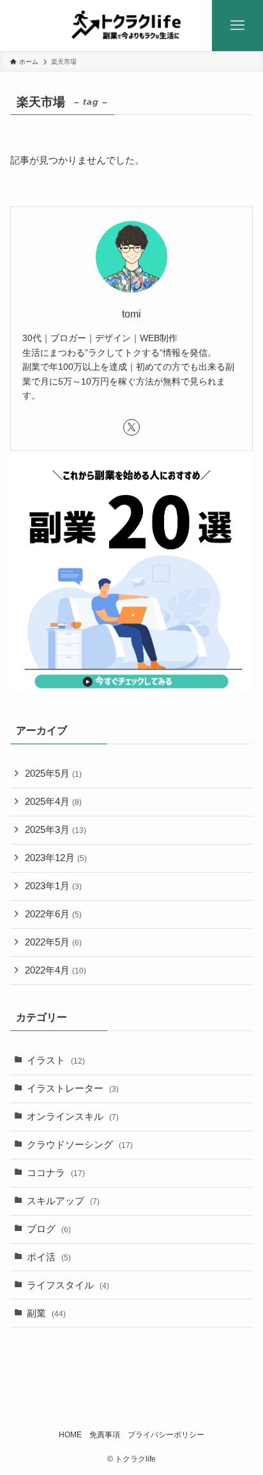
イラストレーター (73, 1088)
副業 (46, 1313)
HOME (70, 1434)
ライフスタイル (68, 1285)
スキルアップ (63, 1201)
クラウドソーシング (80, 1145)
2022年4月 (55, 970)
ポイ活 (49, 1257)
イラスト (56, 1060)
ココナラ (56, 1173)
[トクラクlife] (131, 25)
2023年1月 (53, 886)
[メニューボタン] (237, 25)
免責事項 (104, 1434)
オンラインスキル (73, 1117)
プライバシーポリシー (166, 1434)
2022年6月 (53, 914)
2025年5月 (53, 773)
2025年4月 (53, 802)
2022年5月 (53, 942)
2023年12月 (56, 858)
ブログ (49, 1229)
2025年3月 (55, 830)
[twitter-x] (131, 427)
